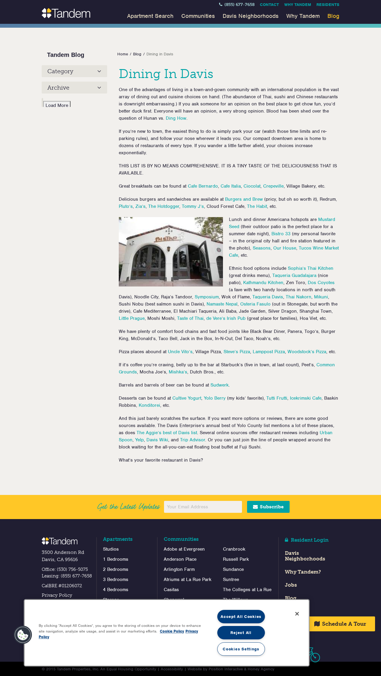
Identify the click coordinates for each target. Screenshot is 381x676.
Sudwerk (219, 385)
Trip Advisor (192, 440)
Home (122, 54)
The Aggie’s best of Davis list (167, 433)
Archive (58, 87)
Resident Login (309, 540)
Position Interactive (226, 669)
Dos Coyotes (321, 283)
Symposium (207, 297)
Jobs (291, 585)
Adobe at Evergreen (184, 549)
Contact (269, 4)
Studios (111, 549)
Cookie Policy (172, 631)
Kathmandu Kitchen (263, 283)
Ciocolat (251, 186)
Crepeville (273, 186)
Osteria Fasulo (255, 304)
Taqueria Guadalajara (294, 275)
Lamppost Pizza (269, 352)
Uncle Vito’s (180, 352)
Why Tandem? (303, 572)
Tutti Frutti (276, 398)
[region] (167, 632)
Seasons (262, 248)
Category (60, 71)
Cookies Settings (241, 649)
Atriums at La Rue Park (187, 579)
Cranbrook (234, 549)
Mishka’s (178, 372)
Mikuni (321, 297)
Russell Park (236, 559)
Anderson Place (180, 559)
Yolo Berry (215, 398)
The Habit (257, 206)
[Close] (297, 613)
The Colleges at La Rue (247, 590)
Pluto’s (126, 206)
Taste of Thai (190, 318)
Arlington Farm (179, 569)
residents (327, 4)
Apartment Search (150, 16)
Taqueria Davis (267, 297)
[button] (22, 634)
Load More (57, 105)
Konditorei (149, 405)
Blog (333, 16)
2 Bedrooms (115, 569)
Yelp (139, 440)
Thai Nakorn (298, 297)
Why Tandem (297, 4)
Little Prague (132, 318)
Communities (198, 16)
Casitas (171, 590)
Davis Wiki (157, 440)
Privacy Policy (57, 595)
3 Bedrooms (115, 579)
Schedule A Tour (343, 624)
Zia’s (140, 206)
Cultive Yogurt (186, 398)
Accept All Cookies (241, 616)
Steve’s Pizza (237, 352)
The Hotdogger (163, 206)
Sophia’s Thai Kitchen (310, 268)
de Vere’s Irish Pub (226, 318)
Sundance (233, 569)
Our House (284, 248)
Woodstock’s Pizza (307, 352)
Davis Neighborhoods (251, 16)
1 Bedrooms (115, 559)
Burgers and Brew (244, 199)
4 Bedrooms (115, 590)
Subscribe (271, 507)
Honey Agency (261, 669)
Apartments (117, 539)
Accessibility (172, 669)
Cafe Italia (231, 186)
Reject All (240, 632)
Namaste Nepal (222, 304)
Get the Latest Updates (128, 506)
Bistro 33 (281, 234)
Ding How (176, 118)
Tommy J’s (193, 206)
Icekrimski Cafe (305, 398)
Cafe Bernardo (203, 186)
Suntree (231, 579)
